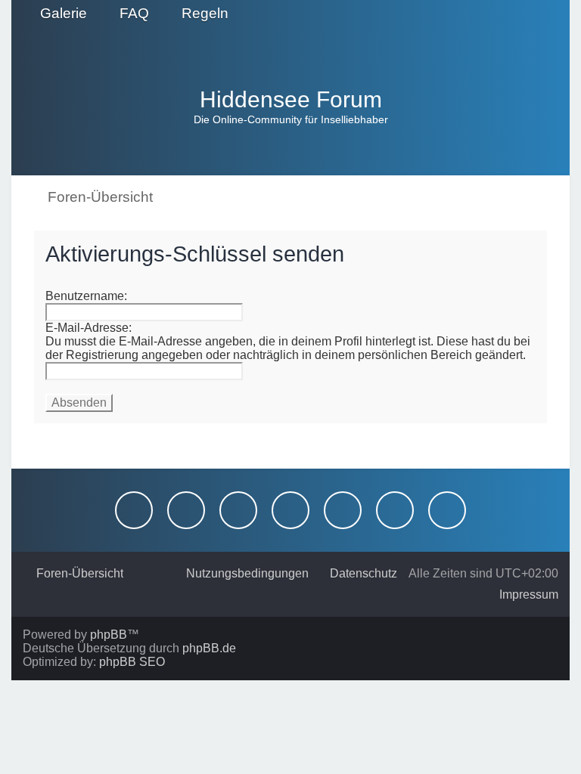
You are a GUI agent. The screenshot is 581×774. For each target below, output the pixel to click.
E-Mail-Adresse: (88, 327)
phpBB (108, 634)
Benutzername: (86, 295)
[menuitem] (57, 14)
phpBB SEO (132, 661)
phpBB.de (209, 648)
